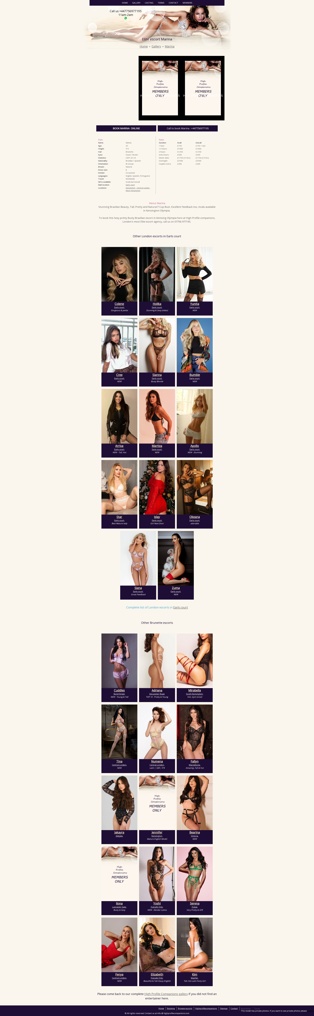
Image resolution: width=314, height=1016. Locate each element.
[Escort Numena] (157, 732)
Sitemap (224, 1008)
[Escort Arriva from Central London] (119, 416)
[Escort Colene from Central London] (119, 274)
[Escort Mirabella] (195, 661)
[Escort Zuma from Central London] (176, 558)
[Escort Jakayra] (119, 803)
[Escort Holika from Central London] (157, 274)
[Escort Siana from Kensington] (138, 558)
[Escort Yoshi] (157, 874)
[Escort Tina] (119, 732)
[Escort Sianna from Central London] (157, 345)
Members (187, 2)
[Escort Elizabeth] (157, 945)
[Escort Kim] (195, 945)
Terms (161, 2)
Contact (173, 2)
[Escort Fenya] (119, 945)
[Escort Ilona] (119, 874)
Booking (171, 1008)
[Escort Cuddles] (119, 661)
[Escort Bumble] (195, 345)
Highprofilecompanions (206, 1008)
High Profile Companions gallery (166, 994)
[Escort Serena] (195, 874)
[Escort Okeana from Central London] (195, 487)
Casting (149, 2)
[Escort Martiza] (157, 416)
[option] (160, 88)
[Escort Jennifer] (157, 803)
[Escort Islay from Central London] (157, 487)
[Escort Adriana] (157, 661)
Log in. (310, 1010)
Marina (169, 46)
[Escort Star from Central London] (119, 487)
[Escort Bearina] (195, 803)
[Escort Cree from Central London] (119, 345)
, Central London (143, 188)
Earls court (130, 185)
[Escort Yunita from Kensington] (195, 274)
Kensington (130, 188)
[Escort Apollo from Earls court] (195, 416)
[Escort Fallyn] (195, 732)
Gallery (136, 2)
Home (125, 2)
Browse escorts (185, 1008)
